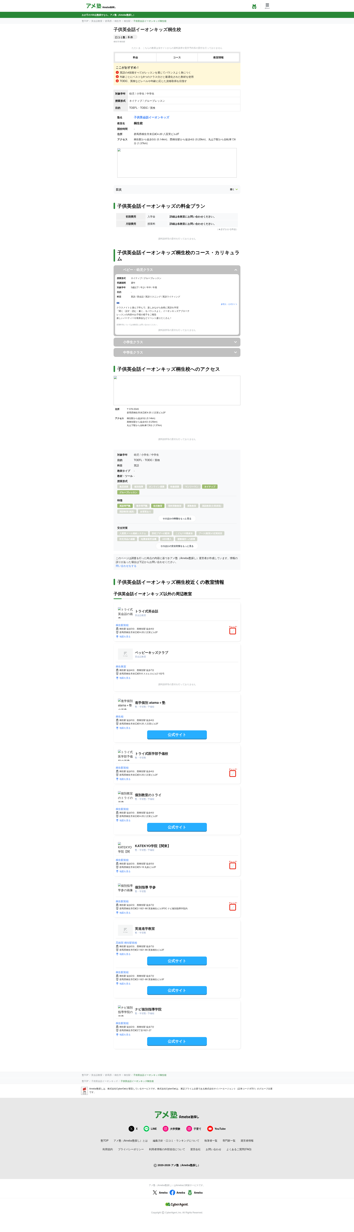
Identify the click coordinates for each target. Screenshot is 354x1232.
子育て (197, 1128)
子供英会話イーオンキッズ (151, 117)
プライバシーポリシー (131, 1149)
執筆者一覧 (210, 1140)
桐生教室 (121, 666)
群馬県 (108, 20)
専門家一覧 (229, 1140)
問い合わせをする (126, 566)
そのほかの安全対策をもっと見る (177, 546)
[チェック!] (233, 631)
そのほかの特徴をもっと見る (177, 518)
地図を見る (125, 636)
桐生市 (117, 20)
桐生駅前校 (122, 625)
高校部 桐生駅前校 (126, 942)
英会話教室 (96, 20)
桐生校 (120, 716)
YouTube (220, 1128)
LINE (154, 1128)
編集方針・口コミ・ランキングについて (176, 1140)
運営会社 (195, 1149)
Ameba (163, 1192)
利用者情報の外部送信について (167, 1149)
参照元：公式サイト (229, 304)
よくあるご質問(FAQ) (238, 1149)
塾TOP (85, 20)
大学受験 (175, 1128)
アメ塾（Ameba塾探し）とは (131, 1140)
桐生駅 (127, 20)
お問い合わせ (213, 1149)
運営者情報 (247, 1140)
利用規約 (108, 1149)
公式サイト (177, 734)
